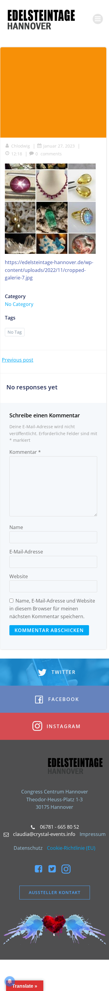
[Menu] (98, 19)
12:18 (16, 154)
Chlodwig (20, 146)
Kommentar (25, 452)
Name (16, 527)
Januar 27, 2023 (59, 146)
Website (18, 576)
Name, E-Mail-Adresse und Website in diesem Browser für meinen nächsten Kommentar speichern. (52, 608)
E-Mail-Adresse (26, 551)
